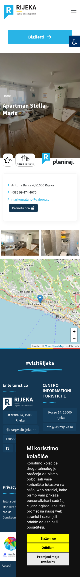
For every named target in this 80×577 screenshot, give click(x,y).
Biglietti (36, 37)
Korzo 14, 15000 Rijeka (60, 415)
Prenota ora (21, 208)
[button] (40, 299)
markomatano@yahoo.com (31, 199)
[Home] (22, 12)
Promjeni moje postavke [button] (48, 559)
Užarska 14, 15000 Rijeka (20, 417)
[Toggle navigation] (74, 12)
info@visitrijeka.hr (59, 427)
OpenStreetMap (54, 346)
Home (7, 95)
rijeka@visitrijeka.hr (21, 429)
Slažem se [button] (48, 538)
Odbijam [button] (48, 547)
